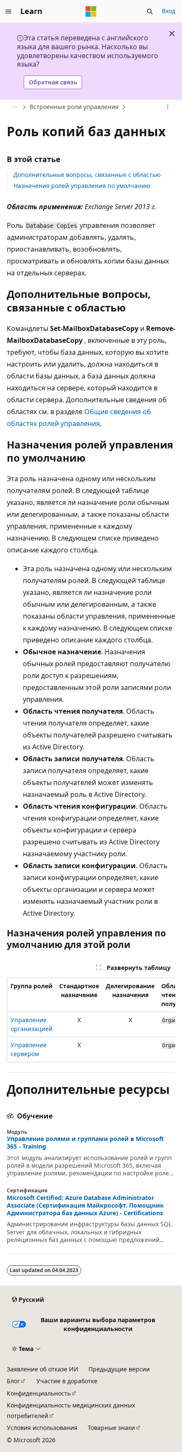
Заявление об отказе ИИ (42, 1369)
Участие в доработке (66, 1381)
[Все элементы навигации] (14, 107)
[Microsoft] (91, 11)
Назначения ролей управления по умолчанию (82, 186)
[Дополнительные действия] (167, 107)
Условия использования (42, 1428)
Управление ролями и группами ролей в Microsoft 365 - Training (85, 1142)
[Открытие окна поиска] (149, 11)
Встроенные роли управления (74, 107)
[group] (91, 1020)
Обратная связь (53, 82)
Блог (13, 1381)
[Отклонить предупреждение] (172, 33)
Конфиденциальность (39, 1393)
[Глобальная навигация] (8, 11)
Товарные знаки (111, 1428)
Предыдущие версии (119, 1369)
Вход (168, 11)
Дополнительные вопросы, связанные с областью (87, 175)
